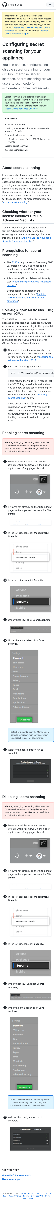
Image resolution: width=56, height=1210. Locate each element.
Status (48, 1193)
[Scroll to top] (50, 1204)
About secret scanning (15, 202)
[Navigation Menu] (50, 4)
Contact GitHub (14, 1196)
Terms (23, 1193)
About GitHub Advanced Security (21, 108)
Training (48, 1196)
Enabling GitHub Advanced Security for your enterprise (26, 297)
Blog (24, 1198)
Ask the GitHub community (18, 1175)
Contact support (13, 1179)
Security (40, 1193)
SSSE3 (15, 262)
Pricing (26, 1196)
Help (4, 1196)
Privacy (31, 1193)
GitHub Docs (15, 4)
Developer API (37, 1196)
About (31, 1198)
